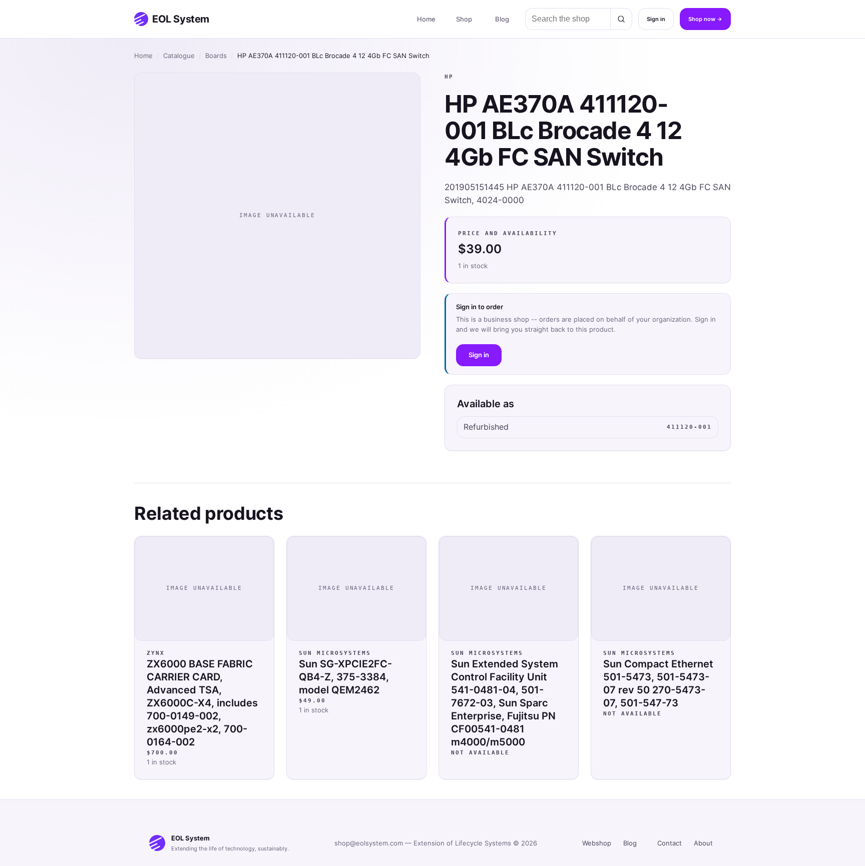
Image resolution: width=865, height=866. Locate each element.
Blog (502, 19)
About (703, 843)
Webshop (596, 843)
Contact (669, 843)
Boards (216, 56)
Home (426, 19)
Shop (464, 19)
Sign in (656, 19)
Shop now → (705, 19)
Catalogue (179, 56)
